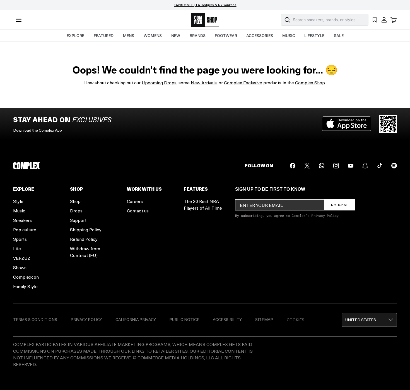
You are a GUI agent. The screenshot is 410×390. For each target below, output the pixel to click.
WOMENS (153, 35)
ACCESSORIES (259, 35)
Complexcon (26, 277)
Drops (76, 211)
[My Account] (384, 19)
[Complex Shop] (205, 20)
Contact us (138, 211)
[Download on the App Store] (346, 124)
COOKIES (295, 319)
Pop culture (24, 229)
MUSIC (288, 35)
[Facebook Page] (292, 165)
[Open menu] (18, 19)
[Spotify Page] (394, 165)
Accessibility (227, 319)
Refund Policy (84, 239)
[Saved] (374, 20)
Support (78, 220)
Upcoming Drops (159, 82)
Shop (75, 201)
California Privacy (135, 319)
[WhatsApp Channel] (321, 165)
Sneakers (22, 220)
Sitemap (264, 319)
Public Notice (184, 319)
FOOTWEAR (226, 35)
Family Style (25, 286)
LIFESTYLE (314, 35)
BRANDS (198, 35)
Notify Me (340, 205)
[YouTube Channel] (350, 165)
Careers (135, 201)
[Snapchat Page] (365, 165)
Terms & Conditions (35, 319)
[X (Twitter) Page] (307, 165)
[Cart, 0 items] (393, 19)
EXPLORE (75, 35)
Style (18, 201)
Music (19, 211)
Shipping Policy (86, 229)
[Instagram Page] (336, 165)
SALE (339, 35)
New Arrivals (204, 82)
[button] (369, 320)
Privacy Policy (325, 215)
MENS (128, 35)
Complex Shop (310, 82)
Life (17, 248)
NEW (175, 35)
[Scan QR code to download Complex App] (388, 124)
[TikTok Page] (379, 165)
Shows (19, 267)
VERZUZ (21, 258)
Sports (20, 239)
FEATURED (104, 35)
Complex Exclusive (243, 82)
